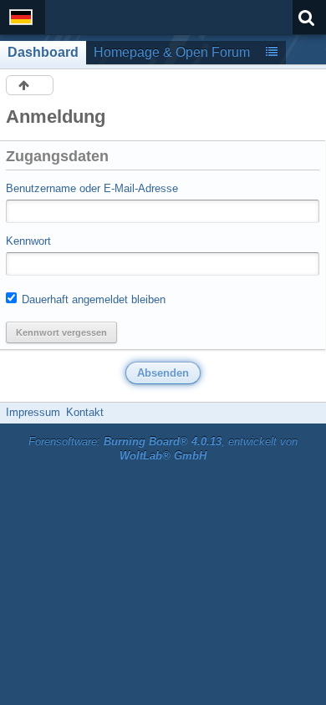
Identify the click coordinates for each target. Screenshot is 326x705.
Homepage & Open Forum (172, 52)
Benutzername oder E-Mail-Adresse (92, 188)
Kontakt (85, 412)
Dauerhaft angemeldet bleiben (92, 299)
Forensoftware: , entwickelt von (163, 448)
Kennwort (28, 241)
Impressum (33, 412)
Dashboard (43, 52)
